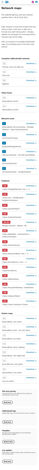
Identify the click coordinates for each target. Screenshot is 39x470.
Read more (7, 402)
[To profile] (37, 2)
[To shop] (33, 2)
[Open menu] (2, 2)
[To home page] (7, 2)
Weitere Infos (8, 442)
